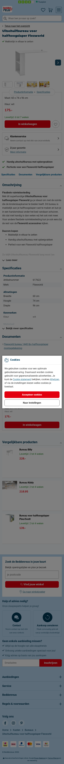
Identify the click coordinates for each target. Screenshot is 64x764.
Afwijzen (54, 379)
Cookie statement (22, 379)
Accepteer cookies (32, 394)
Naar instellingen (32, 402)
